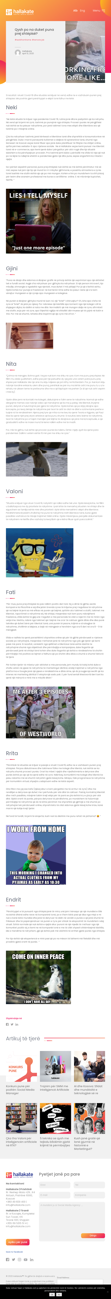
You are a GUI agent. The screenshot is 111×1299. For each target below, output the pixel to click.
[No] (107, 1291)
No (59, 1295)
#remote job (38, 39)
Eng (82, 10)
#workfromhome (23, 39)
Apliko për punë (17, 1242)
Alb (75, 10)
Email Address (63, 1277)
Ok (52, 1295)
